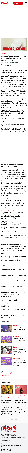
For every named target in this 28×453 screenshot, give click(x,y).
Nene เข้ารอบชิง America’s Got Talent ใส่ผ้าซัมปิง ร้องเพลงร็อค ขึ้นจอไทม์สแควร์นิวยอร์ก (20, 404)
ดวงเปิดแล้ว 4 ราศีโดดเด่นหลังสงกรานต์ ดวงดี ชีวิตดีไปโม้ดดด (19, 362)
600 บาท (4, 373)
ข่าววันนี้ (3, 53)
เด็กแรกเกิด (14, 373)
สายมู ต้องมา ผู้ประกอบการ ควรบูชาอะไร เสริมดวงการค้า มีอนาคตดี (19, 329)
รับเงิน (8, 373)
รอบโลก (8, 398)
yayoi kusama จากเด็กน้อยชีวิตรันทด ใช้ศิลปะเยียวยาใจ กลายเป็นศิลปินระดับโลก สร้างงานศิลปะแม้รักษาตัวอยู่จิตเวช (7, 404)
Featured (4, 396)
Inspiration (9, 396)
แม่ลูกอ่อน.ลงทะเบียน (6, 375)
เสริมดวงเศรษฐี (16, 325)
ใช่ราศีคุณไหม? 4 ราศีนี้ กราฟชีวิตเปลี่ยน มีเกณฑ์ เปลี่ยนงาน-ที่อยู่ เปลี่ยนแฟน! (19, 340)
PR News (15, 347)
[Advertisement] (14, 22)
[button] (11, 419)
